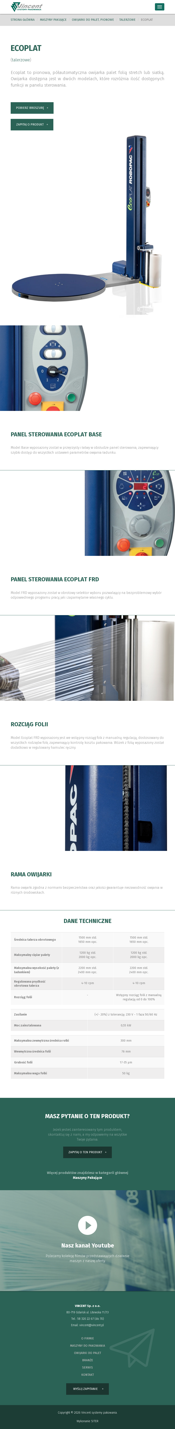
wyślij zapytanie (85, 1389)
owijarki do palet (87, 1353)
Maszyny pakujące (53, 20)
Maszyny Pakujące (87, 1178)
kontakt (87, 1375)
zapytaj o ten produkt (85, 1152)
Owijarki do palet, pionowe (93, 20)
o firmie (87, 1338)
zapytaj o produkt (30, 124)
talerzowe (127, 20)
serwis (87, 1367)
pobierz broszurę (30, 108)
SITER (94, 1421)
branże (87, 1360)
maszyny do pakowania (87, 1346)
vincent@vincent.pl (91, 1325)
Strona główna (23, 20)
